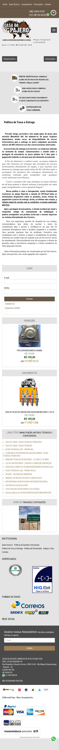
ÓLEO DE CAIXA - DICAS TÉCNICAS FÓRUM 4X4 (23, 442)
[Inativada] (42, 579)
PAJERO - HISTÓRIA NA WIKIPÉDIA (18, 474)
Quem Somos (14, 4)
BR (38, 737)
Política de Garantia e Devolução (26, 545)
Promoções (38, 4)
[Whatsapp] (48, 14)
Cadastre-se (9, 304)
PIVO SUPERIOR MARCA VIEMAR (29, 354)
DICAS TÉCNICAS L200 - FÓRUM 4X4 (19, 449)
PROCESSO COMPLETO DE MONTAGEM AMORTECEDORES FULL (29, 467)
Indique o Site (48, 548)
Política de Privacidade (33, 548)
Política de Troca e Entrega (12, 548)
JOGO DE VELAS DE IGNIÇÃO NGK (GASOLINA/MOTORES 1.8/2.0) (29, 416)
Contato (48, 4)
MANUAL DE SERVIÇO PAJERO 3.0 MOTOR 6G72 (23, 478)
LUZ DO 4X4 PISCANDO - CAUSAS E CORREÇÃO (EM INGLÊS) (28, 463)
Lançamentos (26, 4)
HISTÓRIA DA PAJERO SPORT (16, 485)
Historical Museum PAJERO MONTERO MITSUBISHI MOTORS (28, 493)
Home (5, 4)
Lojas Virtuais (34, 737)
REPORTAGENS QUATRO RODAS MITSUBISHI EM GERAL (26, 482)
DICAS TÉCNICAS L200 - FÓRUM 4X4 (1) (20, 470)
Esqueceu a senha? (12, 308)
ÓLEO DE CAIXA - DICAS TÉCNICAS (18, 446)
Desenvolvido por (25, 737)
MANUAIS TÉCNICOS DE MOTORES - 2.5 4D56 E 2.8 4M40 (27, 459)
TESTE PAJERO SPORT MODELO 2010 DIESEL (22, 489)
